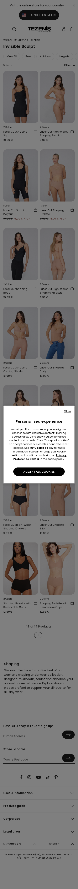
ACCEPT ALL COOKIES (39, 471)
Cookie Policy (43, 447)
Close (67, 411)
